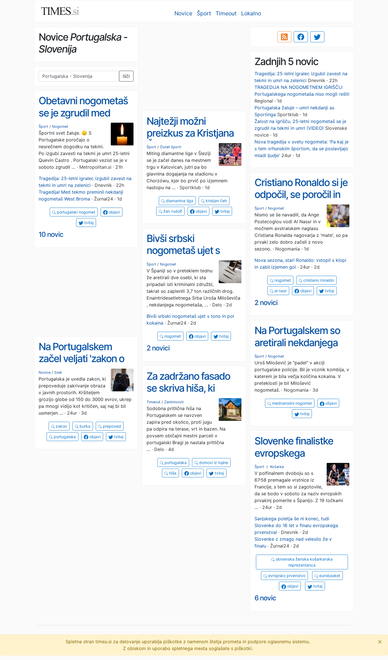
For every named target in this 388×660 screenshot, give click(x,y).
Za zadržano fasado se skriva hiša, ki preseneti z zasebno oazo (189, 394)
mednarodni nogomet (291, 403)
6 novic (265, 598)
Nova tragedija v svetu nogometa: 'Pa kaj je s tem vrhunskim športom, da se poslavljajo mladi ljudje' (302, 148)
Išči (126, 76)
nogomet (282, 280)
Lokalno (251, 13)
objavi (114, 212)
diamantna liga (179, 200)
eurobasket (329, 575)
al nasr (280, 290)
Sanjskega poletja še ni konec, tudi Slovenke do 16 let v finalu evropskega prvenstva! (296, 525)
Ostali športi (170, 147)
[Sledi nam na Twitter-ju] (317, 37)
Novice (183, 13)
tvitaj (88, 222)
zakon (61, 426)
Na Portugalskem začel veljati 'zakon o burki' (81, 359)
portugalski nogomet (75, 212)
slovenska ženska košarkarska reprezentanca (304, 562)
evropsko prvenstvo (286, 575)
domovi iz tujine (213, 462)
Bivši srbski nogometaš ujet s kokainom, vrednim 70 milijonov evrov (193, 256)
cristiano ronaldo (318, 280)
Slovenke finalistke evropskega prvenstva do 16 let (295, 453)
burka (84, 426)
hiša (172, 473)
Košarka (277, 467)
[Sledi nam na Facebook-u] (301, 37)
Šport (204, 13)
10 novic (51, 234)
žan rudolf (172, 211)
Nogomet (60, 126)
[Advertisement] (194, 66)
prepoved (111, 426)
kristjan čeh (216, 200)
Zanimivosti (174, 402)
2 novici (266, 302)
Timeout (226, 13)
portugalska (64, 436)
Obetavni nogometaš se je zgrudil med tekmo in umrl (83, 113)
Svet (58, 372)
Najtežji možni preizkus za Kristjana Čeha (190, 133)
